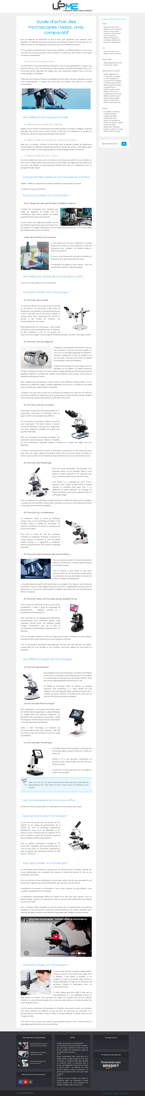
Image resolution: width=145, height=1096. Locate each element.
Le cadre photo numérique (111, 76)
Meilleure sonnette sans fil (111, 96)
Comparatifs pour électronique (113, 19)
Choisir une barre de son (111, 51)
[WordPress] (30, 1082)
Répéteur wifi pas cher (110, 91)
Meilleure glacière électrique (112, 85)
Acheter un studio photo (111, 100)
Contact (126, 1093)
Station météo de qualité (111, 98)
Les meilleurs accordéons (111, 112)
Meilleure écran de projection (112, 29)
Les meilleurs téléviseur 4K (111, 40)
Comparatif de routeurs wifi (112, 94)
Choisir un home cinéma (111, 31)
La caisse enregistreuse (110, 78)
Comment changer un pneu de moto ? (38, 1062)
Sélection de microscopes (111, 89)
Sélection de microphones (111, 120)
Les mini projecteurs (109, 36)
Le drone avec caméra (110, 65)
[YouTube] (25, 1082)
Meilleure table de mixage (111, 131)
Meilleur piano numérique (111, 127)
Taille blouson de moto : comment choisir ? (38, 1053)
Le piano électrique (109, 125)
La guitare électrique (109, 116)
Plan (110, 1093)
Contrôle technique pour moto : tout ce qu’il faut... (39, 1045)
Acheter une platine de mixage (113, 129)
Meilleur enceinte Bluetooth (112, 53)
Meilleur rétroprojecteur (111, 38)
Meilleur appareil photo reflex (112, 63)
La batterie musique (109, 114)
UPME (18, 1093)
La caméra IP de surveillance (112, 81)
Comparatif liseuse (109, 87)
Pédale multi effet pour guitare (113, 122)
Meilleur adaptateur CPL (111, 74)
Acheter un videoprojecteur (112, 42)
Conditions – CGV (118, 1093)
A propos (105, 1093)
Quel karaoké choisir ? (110, 118)
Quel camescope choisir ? (111, 27)
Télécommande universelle (112, 102)
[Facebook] (20, 1082)
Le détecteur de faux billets (112, 83)
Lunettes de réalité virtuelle (112, 33)
